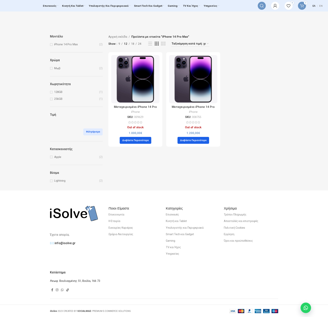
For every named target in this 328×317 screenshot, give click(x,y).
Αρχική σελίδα (117, 36)
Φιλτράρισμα (93, 131)
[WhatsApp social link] (62, 290)
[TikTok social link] (67, 290)
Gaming (170, 240)
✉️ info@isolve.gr (62, 243)
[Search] (262, 6)
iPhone (135, 111)
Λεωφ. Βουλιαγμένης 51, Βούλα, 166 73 (75, 281)
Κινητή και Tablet (176, 221)
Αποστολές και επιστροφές (241, 221)
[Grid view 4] (163, 43)
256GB (58, 99)
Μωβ (57, 68)
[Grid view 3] (157, 43)
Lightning (59, 180)
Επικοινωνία (116, 214)
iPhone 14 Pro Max (66, 44)
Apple (57, 157)
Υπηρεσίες (172, 253)
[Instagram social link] (57, 290)
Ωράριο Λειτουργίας (121, 234)
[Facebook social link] (52, 290)
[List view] (150, 43)
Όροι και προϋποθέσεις (238, 240)
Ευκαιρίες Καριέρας (121, 227)
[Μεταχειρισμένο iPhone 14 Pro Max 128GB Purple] (135, 79)
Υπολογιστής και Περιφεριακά (185, 227)
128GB (58, 92)
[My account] (275, 6)
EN (321, 5)
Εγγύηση (229, 234)
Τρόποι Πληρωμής (235, 214)
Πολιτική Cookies (234, 227)
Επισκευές (172, 214)
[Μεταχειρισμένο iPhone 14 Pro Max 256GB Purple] (193, 79)
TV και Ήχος (173, 247)
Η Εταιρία (114, 221)
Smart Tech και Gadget (180, 234)
